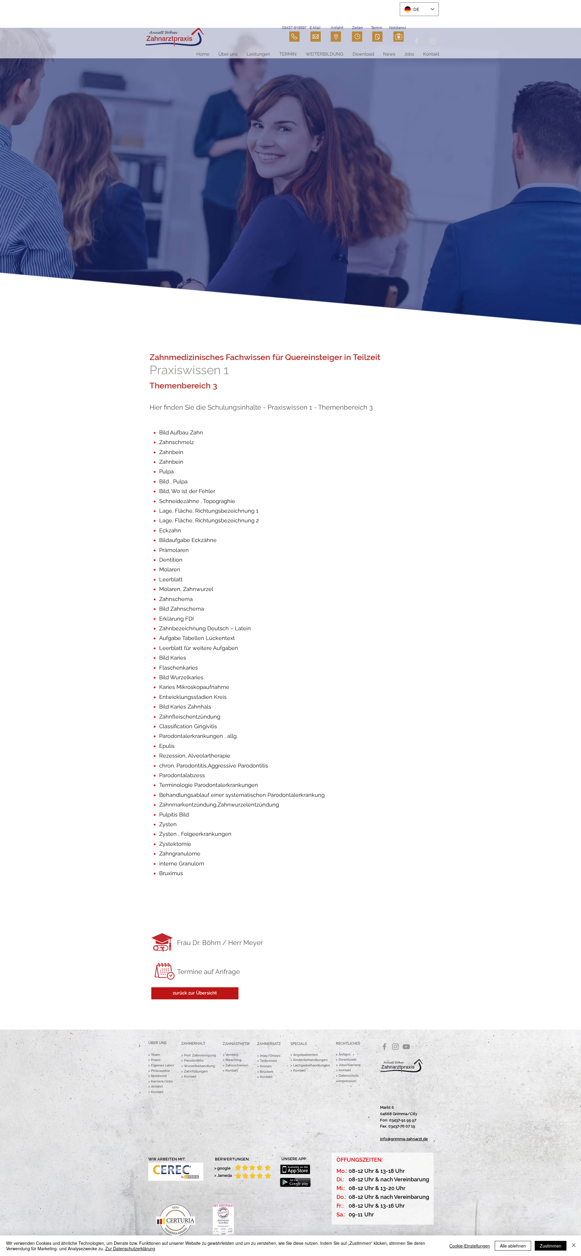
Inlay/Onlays (270, 1056)
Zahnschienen (236, 1065)
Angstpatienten (305, 1055)
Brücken (266, 1072)
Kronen (266, 1066)
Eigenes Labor (162, 1065)
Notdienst (159, 1076)
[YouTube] (406, 1046)
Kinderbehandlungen (310, 1060)
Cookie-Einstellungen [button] (469, 1246)
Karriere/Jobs (162, 1081)
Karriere (354, 1065)
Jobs (342, 1065)
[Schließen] (573, 1245)
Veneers (231, 1055)
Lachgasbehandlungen (311, 1065)
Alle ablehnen (513, 1246)
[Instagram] (395, 1046)
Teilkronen (268, 1061)
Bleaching (233, 1060)
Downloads (347, 1060)
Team (155, 1055)
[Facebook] (384, 1046)
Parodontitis (193, 1061)
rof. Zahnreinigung (201, 1055)
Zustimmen (550, 1246)
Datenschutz (349, 1076)
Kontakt (157, 1092)
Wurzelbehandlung (199, 1066)
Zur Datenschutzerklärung (130, 1248)
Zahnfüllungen (196, 1071)
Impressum (347, 1081)
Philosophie (160, 1071)
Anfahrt (157, 1087)
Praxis (155, 1060)
